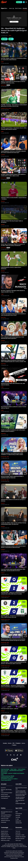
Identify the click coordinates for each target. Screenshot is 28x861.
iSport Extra (3, 317)
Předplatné (19, 2)
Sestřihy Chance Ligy (5, 596)
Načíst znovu (14, 21)
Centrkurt (3, 154)
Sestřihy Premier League (6, 108)
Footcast (3, 572)
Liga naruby (3, 85)
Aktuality (3, 201)
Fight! (2, 294)
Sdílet (5, 39)
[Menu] (26, 2)
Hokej (10, 35)
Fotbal (2, 61)
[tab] (4, 8)
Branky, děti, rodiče (5, 456)
